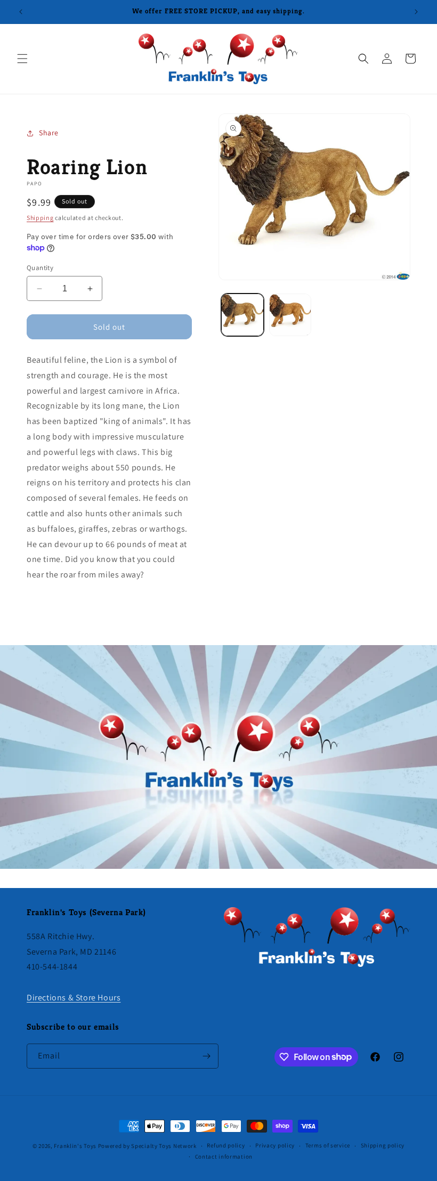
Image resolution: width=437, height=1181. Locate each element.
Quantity (40, 267)
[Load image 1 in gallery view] (242, 315)
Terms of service (327, 1145)
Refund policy (226, 1145)
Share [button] (49, 132)
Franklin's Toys (75, 1146)
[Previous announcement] (21, 11)
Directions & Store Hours (73, 997)
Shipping (40, 218)
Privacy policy (275, 1145)
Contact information (224, 1156)
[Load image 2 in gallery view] (290, 315)
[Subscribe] (206, 1056)
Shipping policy (383, 1145)
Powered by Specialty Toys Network (147, 1146)
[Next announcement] (416, 11)
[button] (22, 58)
